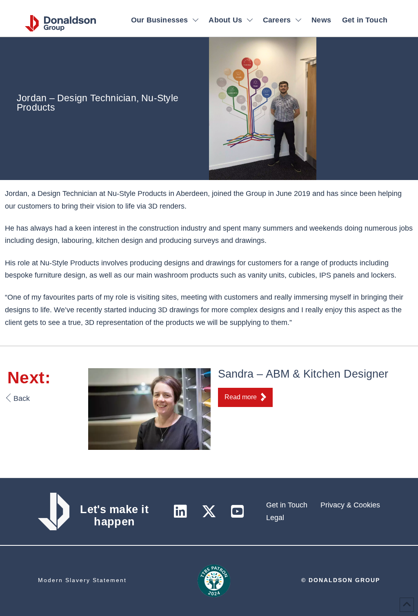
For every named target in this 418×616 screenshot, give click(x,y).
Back (21, 398)
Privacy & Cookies (350, 505)
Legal (275, 518)
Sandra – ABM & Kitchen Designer (303, 374)
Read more (241, 397)
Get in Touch (286, 505)
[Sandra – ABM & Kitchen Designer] (149, 409)
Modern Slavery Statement (82, 580)
